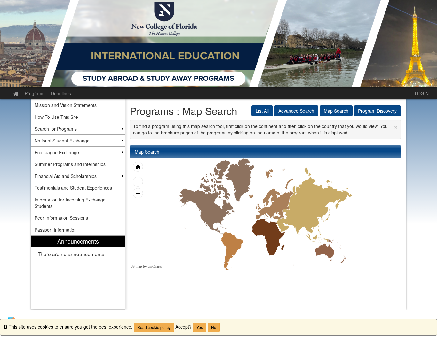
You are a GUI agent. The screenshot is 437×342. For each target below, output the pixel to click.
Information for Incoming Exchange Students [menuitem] (70, 202)
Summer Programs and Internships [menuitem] (70, 164)
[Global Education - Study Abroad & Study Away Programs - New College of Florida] (218, 43)
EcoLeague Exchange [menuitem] (57, 152)
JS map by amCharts (146, 266)
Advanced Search (296, 111)
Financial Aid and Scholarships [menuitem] (66, 176)
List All (262, 111)
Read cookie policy (154, 327)
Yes (199, 327)
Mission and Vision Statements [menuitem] (66, 105)
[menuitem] (78, 272)
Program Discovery (377, 111)
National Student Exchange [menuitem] (62, 140)
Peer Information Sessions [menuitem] (61, 218)
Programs (34, 93)
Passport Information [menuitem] (56, 229)
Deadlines (61, 93)
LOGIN (422, 93)
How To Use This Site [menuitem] (56, 117)
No (213, 327)
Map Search (336, 111)
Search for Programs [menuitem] (56, 128)
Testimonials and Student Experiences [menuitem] (73, 188)
